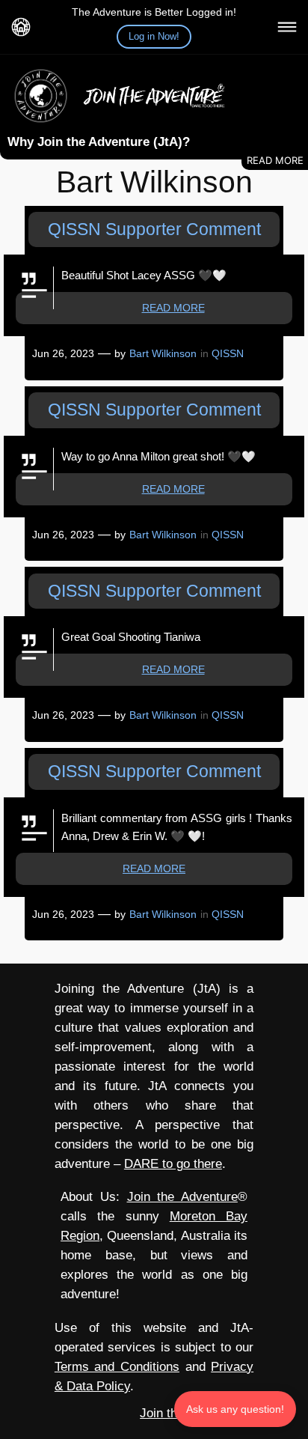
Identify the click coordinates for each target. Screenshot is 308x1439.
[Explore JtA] (287, 27)
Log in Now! (154, 36)
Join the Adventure (182, 1197)
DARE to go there (173, 1164)
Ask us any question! (235, 1409)
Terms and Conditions (117, 1367)
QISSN (228, 353)
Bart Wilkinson (163, 353)
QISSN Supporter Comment (154, 229)
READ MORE (173, 308)
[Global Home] (21, 27)
